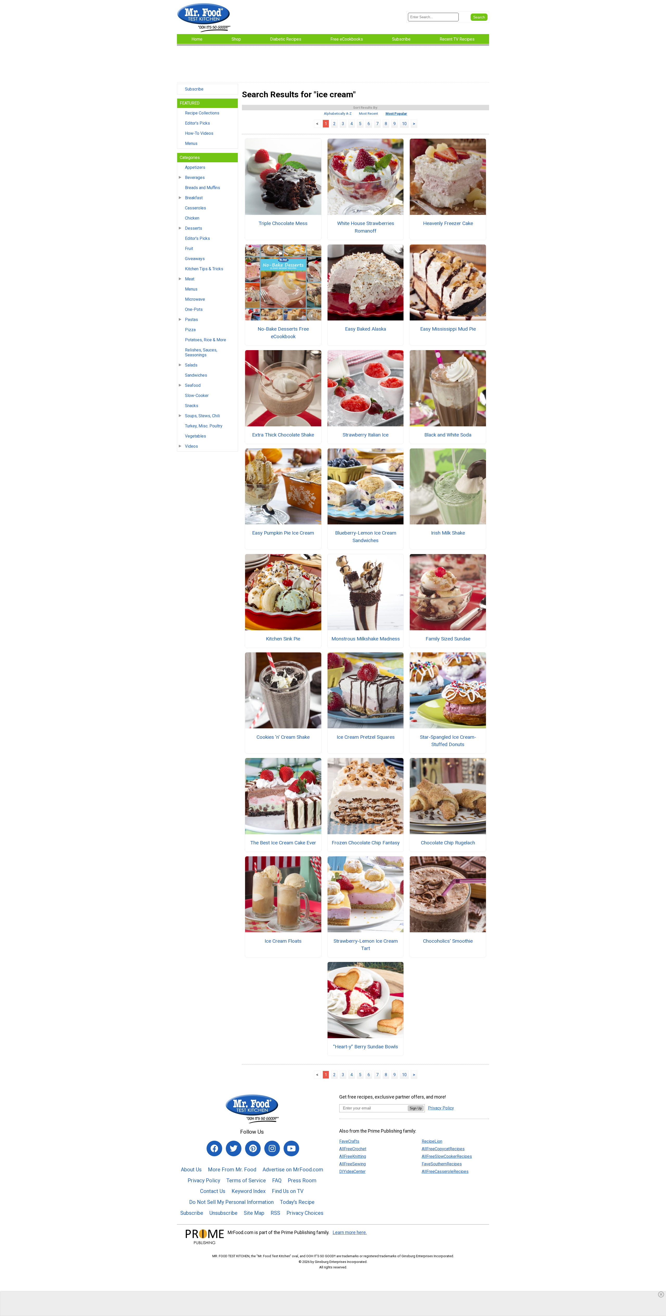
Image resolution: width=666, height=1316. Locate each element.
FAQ (276, 1180)
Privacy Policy (204, 1180)
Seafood (193, 385)
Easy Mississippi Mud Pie (448, 329)
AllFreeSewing (352, 1163)
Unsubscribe (223, 1213)
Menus (191, 143)
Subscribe (194, 89)
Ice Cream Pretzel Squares (366, 737)
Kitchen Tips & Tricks (204, 268)
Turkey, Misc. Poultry (203, 425)
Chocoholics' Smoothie (448, 941)
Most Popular (396, 113)
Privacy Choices (304, 1213)
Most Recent (368, 113)
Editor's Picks (197, 123)
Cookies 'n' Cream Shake (283, 737)
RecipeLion (432, 1141)
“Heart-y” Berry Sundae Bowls (365, 1047)
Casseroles (195, 208)
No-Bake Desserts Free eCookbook (283, 332)
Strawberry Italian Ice (365, 435)
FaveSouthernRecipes (442, 1163)
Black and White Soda (447, 435)
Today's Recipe (297, 1202)
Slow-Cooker (197, 395)
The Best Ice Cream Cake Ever (283, 843)
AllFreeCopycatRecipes (443, 1148)
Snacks (191, 405)
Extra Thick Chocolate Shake (283, 435)
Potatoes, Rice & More (205, 339)
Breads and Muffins (202, 187)
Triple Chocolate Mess (283, 223)
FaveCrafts (349, 1141)
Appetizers (195, 167)
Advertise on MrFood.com (292, 1169)
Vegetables (195, 436)
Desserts (193, 228)
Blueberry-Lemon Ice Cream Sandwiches (365, 536)
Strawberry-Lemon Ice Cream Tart (366, 945)
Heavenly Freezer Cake (448, 223)
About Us (191, 1169)
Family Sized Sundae (448, 639)
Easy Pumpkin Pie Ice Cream (283, 533)
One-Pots (194, 309)
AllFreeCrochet (352, 1148)
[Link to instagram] (272, 1148)
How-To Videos (199, 133)
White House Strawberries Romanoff (365, 227)
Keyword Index (249, 1191)
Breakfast (194, 197)
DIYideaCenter (352, 1171)
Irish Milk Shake (448, 533)
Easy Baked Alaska (365, 329)
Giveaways (195, 258)
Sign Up (416, 1108)
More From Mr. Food (232, 1169)
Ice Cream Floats (283, 941)
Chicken (192, 218)
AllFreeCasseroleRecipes (445, 1171)
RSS (275, 1213)
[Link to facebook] (214, 1148)
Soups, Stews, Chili (202, 415)
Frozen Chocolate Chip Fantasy (366, 843)
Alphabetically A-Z (337, 113)
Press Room (302, 1180)
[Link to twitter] (233, 1148)
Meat (189, 279)
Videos (191, 446)
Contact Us (212, 1191)
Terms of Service (246, 1180)
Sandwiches (196, 375)
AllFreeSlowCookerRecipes (447, 1156)
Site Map (254, 1213)
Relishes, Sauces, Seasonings (201, 352)
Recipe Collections (202, 113)
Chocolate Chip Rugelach (448, 843)
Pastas (191, 319)
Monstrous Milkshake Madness (365, 639)
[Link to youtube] (291, 1148)
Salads (191, 365)
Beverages (195, 177)
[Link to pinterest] (253, 1148)
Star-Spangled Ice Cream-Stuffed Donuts (448, 741)
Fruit (189, 248)
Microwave (195, 299)
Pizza (190, 329)
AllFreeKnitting (352, 1156)
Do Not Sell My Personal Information (231, 1202)
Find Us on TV (288, 1191)
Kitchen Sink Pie (283, 639)
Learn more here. (350, 1232)
